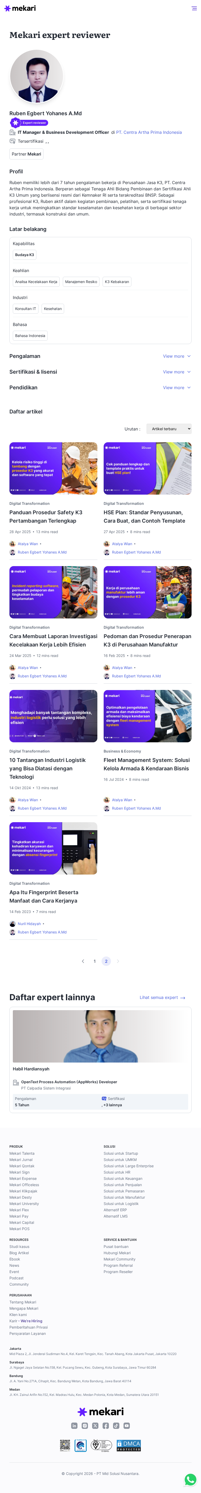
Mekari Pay (19, 1216)
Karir (25, 1321)
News (14, 1265)
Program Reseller (118, 1271)
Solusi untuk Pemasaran (124, 1191)
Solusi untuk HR (117, 1172)
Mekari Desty (20, 1197)
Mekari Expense (23, 1178)
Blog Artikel (19, 1253)
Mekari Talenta (22, 1153)
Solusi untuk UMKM (120, 1159)
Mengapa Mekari (23, 1308)
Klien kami (18, 1314)
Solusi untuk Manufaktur (124, 1197)
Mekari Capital (21, 1222)
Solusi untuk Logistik (121, 1203)
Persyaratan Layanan (27, 1333)
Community (19, 1284)
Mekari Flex (19, 1210)
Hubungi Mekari (117, 1253)
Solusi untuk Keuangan (123, 1178)
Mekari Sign (19, 1172)
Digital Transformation (29, 503)
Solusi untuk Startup (121, 1153)
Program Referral (118, 1265)
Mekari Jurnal (20, 1159)
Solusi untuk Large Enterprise (129, 1166)
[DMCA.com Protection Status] (128, 1445)
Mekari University (24, 1203)
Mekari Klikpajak (23, 1191)
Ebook (14, 1259)
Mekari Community (120, 1259)
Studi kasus (19, 1246)
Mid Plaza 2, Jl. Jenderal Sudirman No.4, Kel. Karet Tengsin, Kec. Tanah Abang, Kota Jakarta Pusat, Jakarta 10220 (93, 1354)
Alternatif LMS (116, 1216)
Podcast (16, 1278)
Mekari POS (19, 1228)
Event (14, 1271)
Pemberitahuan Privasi (28, 1327)
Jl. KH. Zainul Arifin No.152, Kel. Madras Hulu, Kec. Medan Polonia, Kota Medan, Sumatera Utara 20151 (84, 1395)
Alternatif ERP (115, 1210)
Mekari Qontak (22, 1166)
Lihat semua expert (159, 997)
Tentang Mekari (22, 1302)
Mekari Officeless (24, 1184)
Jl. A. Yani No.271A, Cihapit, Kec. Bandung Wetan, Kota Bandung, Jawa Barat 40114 (70, 1381)
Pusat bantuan (116, 1246)
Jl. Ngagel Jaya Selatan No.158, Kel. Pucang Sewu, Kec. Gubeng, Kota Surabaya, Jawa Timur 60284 (82, 1367)
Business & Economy (122, 751)
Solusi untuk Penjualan (123, 1184)
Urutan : (132, 429)
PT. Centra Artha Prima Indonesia (149, 132)
